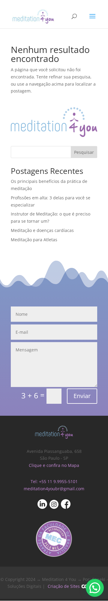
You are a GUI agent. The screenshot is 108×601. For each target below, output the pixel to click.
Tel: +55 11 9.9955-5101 (54, 481)
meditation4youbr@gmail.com (54, 488)
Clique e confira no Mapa (54, 465)
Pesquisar (84, 152)
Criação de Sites (64, 586)
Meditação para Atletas (34, 239)
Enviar (82, 396)
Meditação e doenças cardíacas (42, 230)
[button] (95, 588)
